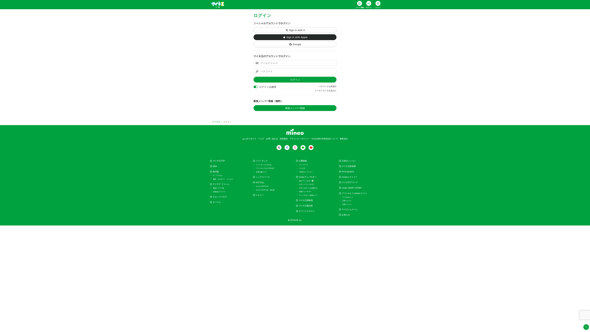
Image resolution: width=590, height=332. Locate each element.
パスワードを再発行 (327, 86)
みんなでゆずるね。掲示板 (265, 190)
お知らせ (346, 215)
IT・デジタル (217, 175)
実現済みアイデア (219, 192)
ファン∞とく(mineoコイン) (354, 193)
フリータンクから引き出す (265, 168)
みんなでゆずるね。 (263, 186)
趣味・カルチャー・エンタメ (223, 179)
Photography (348, 171)
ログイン (295, 79)
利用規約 (284, 139)
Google (297, 44)
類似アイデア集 (218, 188)
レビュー (260, 195)
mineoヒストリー (349, 177)
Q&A (215, 166)
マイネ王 (302, 168)
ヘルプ (261, 139)
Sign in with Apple (296, 37)
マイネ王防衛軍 (349, 166)
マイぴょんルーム (350, 209)
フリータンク (262, 161)
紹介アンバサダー (305, 181)
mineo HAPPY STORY (352, 188)
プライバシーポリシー (300, 139)
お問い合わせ (272, 139)
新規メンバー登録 (295, 108)
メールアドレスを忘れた (325, 90)
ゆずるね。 (261, 182)
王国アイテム (346, 201)
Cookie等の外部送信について (324, 139)
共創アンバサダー (305, 191)
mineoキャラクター (306, 172)
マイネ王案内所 (306, 206)
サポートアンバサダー (307, 184)
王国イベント (346, 204)
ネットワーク (303, 165)
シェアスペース (263, 177)
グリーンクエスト (307, 211)
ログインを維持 (267, 86)
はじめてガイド (249, 139)
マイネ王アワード (350, 182)
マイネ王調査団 (306, 200)
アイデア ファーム (221, 184)
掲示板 (216, 171)
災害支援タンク (261, 172)
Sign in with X (297, 30)
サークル (217, 202)
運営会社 (344, 139)
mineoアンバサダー (307, 177)
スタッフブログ (220, 197)
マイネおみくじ (347, 197)
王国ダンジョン (349, 161)
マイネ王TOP (219, 161)
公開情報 (303, 161)
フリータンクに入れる (263, 165)
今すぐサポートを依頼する (308, 188)
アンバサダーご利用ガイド (308, 195)
